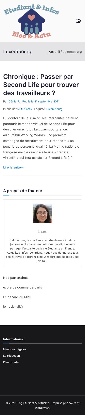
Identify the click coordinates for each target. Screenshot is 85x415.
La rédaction (11, 355)
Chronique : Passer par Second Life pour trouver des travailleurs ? (41, 85)
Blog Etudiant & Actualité (33, 403)
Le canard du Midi (17, 297)
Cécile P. (14, 101)
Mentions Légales (14, 349)
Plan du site (11, 362)
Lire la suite (12, 167)
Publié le (41, 101)
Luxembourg (54, 109)
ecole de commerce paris (22, 287)
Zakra (72, 403)
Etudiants (25, 109)
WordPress (42, 407)
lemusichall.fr (13, 306)
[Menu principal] (79, 21)
